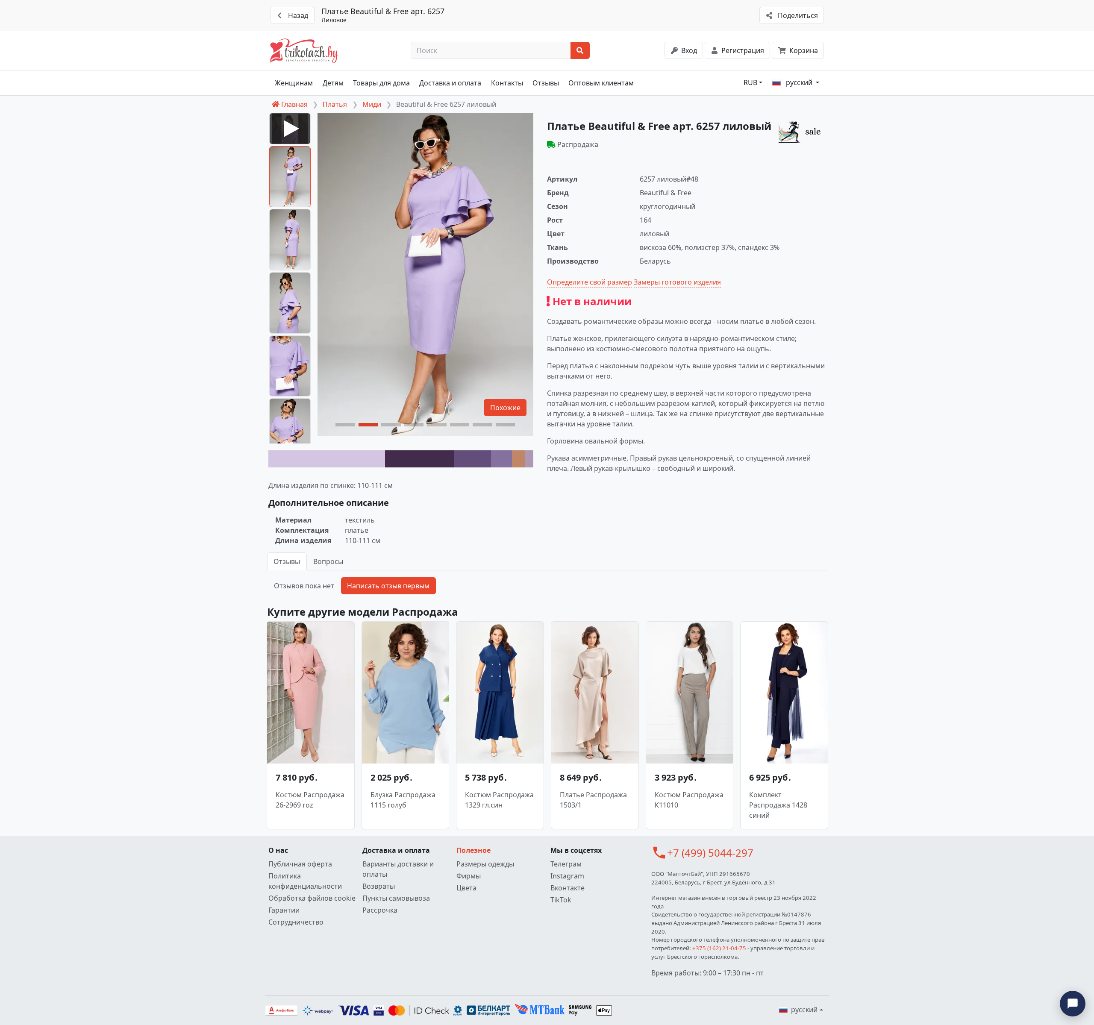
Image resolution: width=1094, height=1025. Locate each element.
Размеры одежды (485, 864)
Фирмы (468, 876)
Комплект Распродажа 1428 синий (778, 805)
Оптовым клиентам (601, 83)
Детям (333, 83)
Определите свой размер (589, 282)
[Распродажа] (802, 132)
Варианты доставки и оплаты (398, 869)
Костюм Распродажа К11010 (689, 800)
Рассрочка (379, 910)
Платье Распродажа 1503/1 (593, 800)
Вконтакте (567, 888)
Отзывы (545, 83)
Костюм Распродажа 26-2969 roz (310, 800)
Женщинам (294, 83)
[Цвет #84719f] (501, 458)
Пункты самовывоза (396, 898)
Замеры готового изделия (677, 282)
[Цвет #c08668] (518, 458)
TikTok (560, 900)
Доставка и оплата (450, 83)
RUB (750, 82)
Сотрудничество (295, 922)
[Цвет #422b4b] (419, 458)
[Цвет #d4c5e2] (326, 458)
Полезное (473, 850)
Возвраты (378, 886)
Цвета (466, 888)
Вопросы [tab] (328, 561)
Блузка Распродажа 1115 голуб (403, 800)
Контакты (507, 83)
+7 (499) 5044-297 (710, 853)
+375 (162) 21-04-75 (719, 948)
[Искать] (580, 50)
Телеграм (566, 864)
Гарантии (284, 910)
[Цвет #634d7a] (472, 458)
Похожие (505, 407)
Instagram (567, 876)
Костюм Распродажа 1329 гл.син (499, 800)
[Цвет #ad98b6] (529, 458)
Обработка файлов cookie (312, 898)
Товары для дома (381, 83)
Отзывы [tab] (287, 561)
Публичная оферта (300, 864)
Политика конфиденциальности (305, 881)
